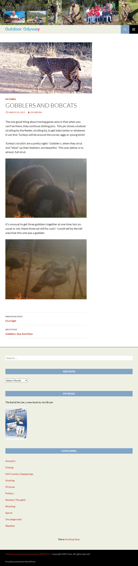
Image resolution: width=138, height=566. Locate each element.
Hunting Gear (72, 539)
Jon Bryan (36, 112)
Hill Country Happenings (19, 473)
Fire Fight (14, 318)
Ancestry (10, 460)
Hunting (10, 480)
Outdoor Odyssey (22, 29)
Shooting (10, 506)
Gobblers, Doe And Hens (19, 331)
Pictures (10, 99)
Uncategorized (13, 519)
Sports (9, 512)
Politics (9, 493)
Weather (10, 525)
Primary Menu (133, 29)
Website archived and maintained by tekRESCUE (28, 554)
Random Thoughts (15, 499)
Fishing (9, 467)
